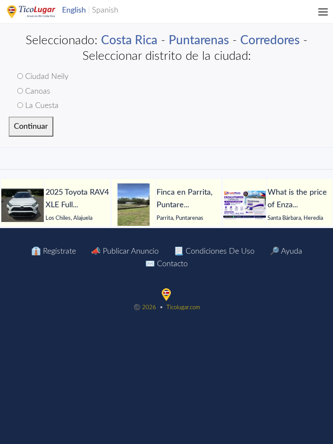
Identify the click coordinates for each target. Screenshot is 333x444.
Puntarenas (199, 40)
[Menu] (323, 12)
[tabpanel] (55, 205)
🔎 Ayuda (286, 251)
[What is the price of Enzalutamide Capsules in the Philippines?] (244, 205)
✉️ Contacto (166, 264)
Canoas (36, 91)
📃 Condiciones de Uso (214, 251)
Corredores (270, 40)
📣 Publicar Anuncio (125, 251)
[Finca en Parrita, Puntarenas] (133, 205)
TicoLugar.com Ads (40, 11)
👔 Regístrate (53, 251)
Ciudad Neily (46, 77)
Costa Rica (129, 40)
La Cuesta (41, 106)
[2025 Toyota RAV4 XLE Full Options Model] (22, 205)
